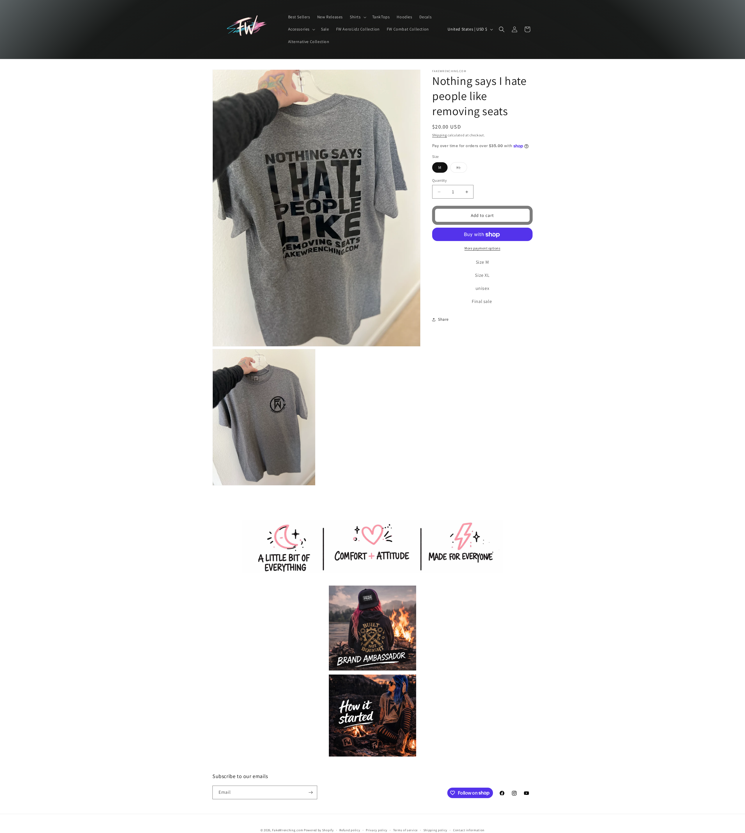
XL (461, 169)
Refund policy (349, 830)
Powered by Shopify (319, 830)
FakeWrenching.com (287, 830)
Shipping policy (435, 830)
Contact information (469, 830)
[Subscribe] (310, 792)
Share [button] (443, 319)
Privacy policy (376, 830)
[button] (357, 17)
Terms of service (405, 830)
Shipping (439, 135)
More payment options (482, 248)
